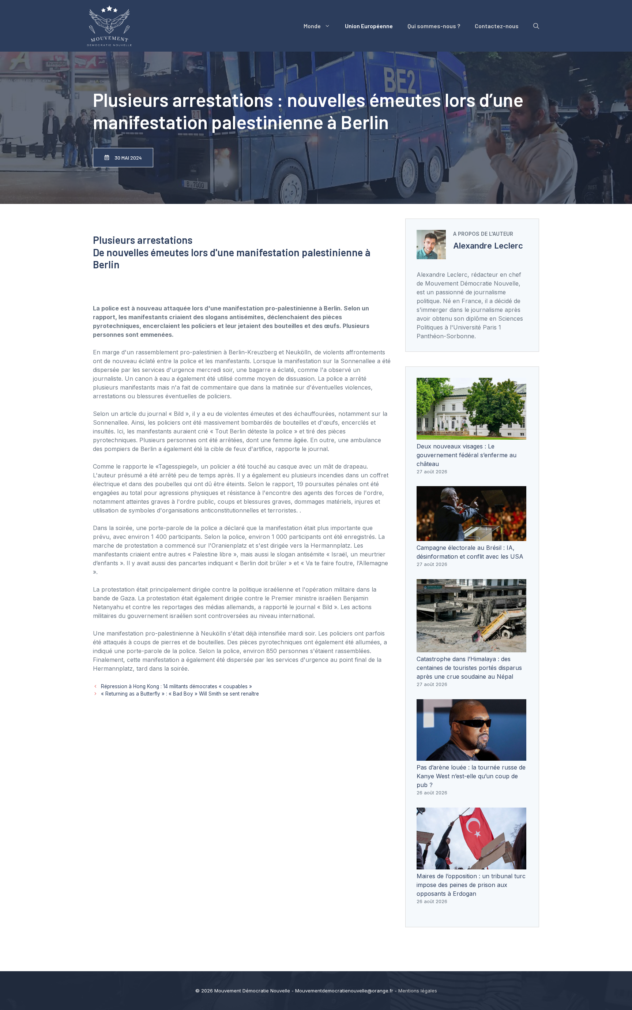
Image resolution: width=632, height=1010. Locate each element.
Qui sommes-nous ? (433, 25)
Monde (312, 25)
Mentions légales (417, 991)
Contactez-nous (497, 25)
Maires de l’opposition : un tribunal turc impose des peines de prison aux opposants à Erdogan (471, 884)
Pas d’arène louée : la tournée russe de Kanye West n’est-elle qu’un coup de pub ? (471, 776)
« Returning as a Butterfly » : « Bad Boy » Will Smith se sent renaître (180, 694)
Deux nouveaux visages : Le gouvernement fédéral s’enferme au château (466, 455)
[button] (536, 26)
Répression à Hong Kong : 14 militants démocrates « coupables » (176, 686)
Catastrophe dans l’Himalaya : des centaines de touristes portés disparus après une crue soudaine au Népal (469, 667)
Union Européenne (369, 25)
